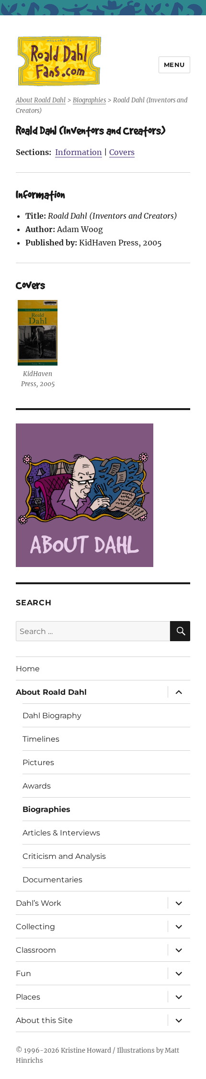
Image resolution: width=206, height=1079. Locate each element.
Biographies (46, 809)
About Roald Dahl (51, 692)
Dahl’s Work (38, 903)
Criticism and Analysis (64, 856)
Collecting (35, 926)
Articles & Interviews (61, 832)
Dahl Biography (52, 715)
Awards (37, 785)
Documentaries (52, 879)
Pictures (38, 762)
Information (78, 152)
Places (28, 996)
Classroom (36, 950)
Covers (122, 152)
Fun (23, 973)
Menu (174, 64)
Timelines (41, 739)
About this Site (44, 1020)
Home (28, 668)
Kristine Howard (86, 1050)
